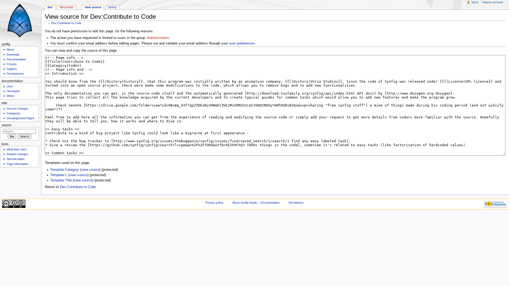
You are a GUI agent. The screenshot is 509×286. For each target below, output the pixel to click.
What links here (17, 149)
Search (6, 125)
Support (12, 68)
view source (90, 170)
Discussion (66, 7)
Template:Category (64, 170)
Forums (12, 64)
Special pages (16, 158)
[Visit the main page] (20, 20)
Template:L (58, 175)
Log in (475, 2)
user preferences (242, 43)
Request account (492, 2)
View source (93, 7)
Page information (17, 164)
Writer (10, 95)
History (112, 7)
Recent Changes (17, 108)
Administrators (158, 38)
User (10, 86)
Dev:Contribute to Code (66, 23)
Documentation (16, 59)
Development (15, 73)
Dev (49, 7)
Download (13, 54)
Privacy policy (214, 202)
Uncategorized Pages (20, 118)
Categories (14, 113)
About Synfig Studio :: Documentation (256, 202)
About (10, 49)
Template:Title (61, 180)
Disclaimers (296, 202)
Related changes (17, 154)
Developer (13, 91)
